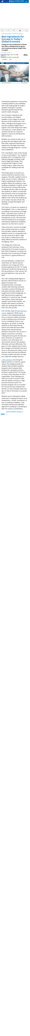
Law (10, 59)
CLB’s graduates (7, 360)
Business (5, 59)
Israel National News (6, 33)
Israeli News (15, 33)
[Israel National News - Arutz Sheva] (16, 1)
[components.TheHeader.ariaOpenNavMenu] (5, 1)
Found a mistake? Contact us (14, 411)
